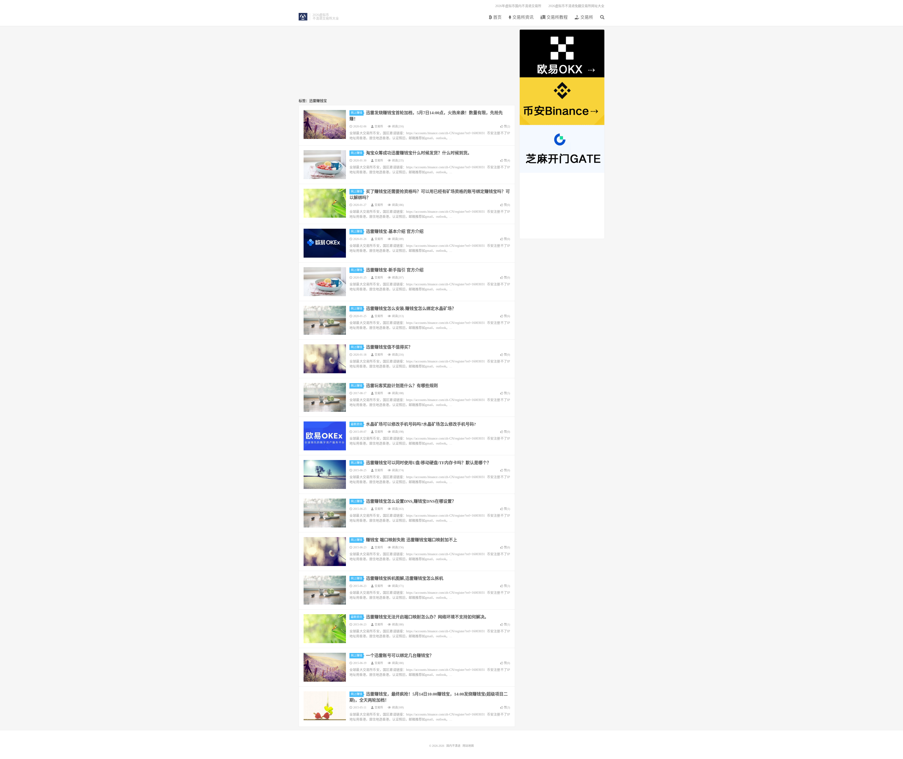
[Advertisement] (407, 62)
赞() (507, 126)
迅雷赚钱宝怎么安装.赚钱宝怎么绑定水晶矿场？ (411, 308)
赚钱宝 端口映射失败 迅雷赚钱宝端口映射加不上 (411, 540)
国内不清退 (303, 16)
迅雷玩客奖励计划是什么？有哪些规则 (402, 385)
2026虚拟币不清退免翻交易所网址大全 (576, 6)
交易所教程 (556, 17)
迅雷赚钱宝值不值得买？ (389, 347)
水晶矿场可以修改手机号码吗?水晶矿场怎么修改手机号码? (421, 424)
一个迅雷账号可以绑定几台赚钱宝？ (400, 655)
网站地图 (468, 745)
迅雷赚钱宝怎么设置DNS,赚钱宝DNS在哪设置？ (411, 501)
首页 (497, 17)
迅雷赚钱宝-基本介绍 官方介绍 (395, 231)
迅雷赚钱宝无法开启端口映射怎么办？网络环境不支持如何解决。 (427, 617)
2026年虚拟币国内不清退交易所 (518, 6)
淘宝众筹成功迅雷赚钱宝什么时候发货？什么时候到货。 (419, 153)
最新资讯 (356, 424)
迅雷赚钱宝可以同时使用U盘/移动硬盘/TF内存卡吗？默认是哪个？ (428, 462)
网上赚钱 (356, 112)
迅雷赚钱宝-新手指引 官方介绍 (395, 270)
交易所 (586, 17)
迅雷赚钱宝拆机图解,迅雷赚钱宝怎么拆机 (404, 578)
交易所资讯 (522, 17)
